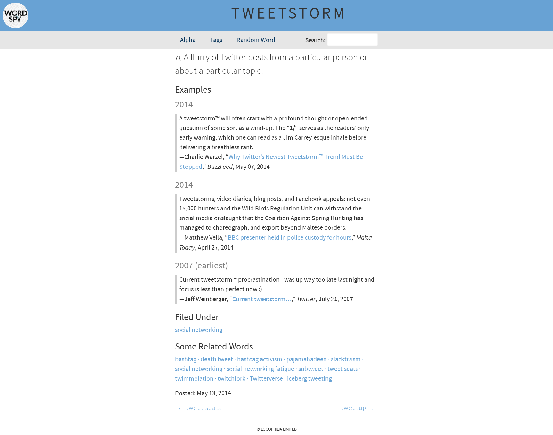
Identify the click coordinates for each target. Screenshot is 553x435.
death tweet (217, 359)
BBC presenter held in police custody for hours (289, 238)
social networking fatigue (260, 369)
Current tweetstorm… (262, 299)
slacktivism (346, 359)
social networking (198, 330)
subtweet (310, 369)
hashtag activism (259, 359)
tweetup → (358, 408)
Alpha (188, 40)
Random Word (255, 40)
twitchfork (231, 378)
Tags (216, 40)
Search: (315, 40)
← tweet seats (199, 408)
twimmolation (194, 378)
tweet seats (342, 369)
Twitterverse (266, 378)
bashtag (185, 359)
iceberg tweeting (309, 378)
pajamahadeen (306, 359)
